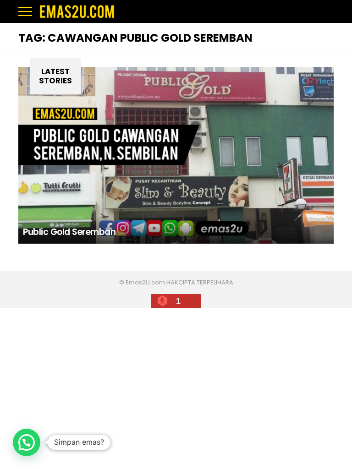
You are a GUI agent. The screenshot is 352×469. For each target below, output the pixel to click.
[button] (26, 442)
